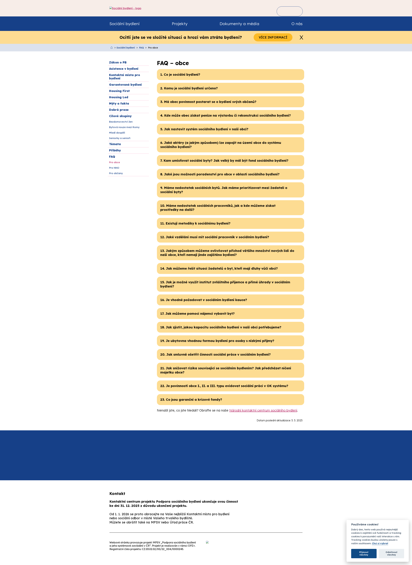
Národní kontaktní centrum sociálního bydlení (263, 410)
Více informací (273, 37)
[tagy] (294, 11)
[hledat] (284, 11)
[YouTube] (302, 519)
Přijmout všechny (363, 553)
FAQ (141, 47)
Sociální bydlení (126, 47)
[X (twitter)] (281, 519)
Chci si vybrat (380, 543)
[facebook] (261, 519)
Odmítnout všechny (391, 553)
